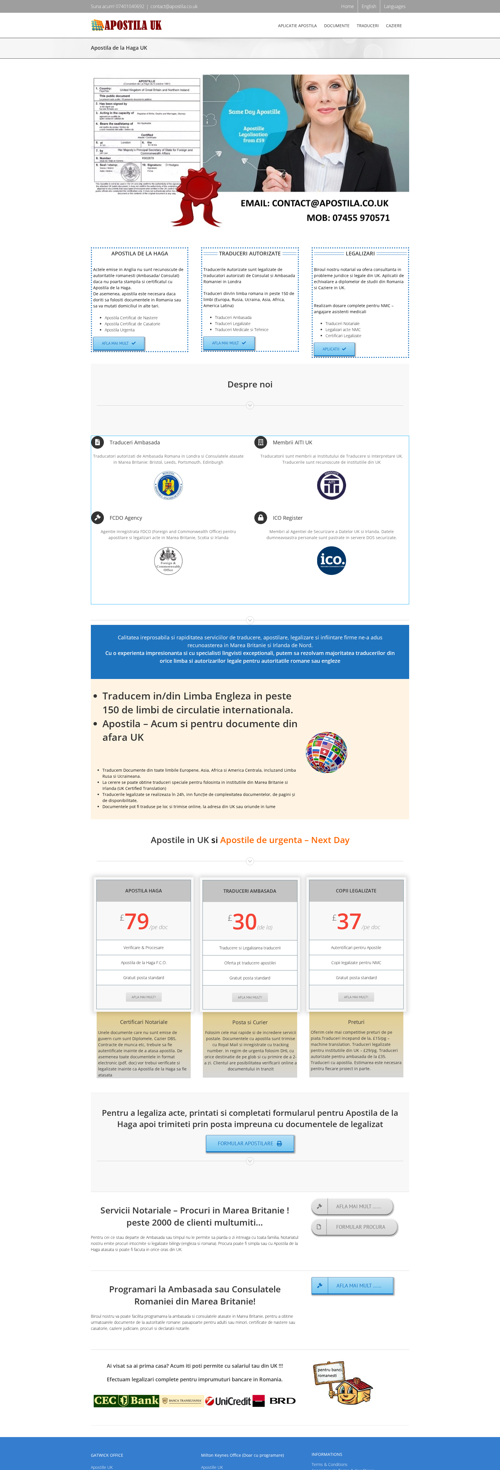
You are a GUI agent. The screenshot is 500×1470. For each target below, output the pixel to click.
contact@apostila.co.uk (174, 6)
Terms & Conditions (330, 1464)
